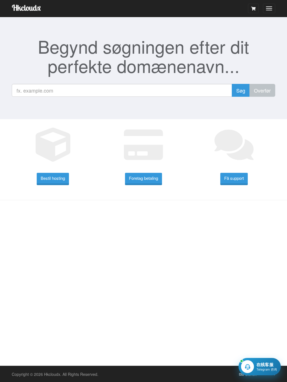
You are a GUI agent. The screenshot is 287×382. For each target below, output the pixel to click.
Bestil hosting (53, 178)
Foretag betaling (143, 178)
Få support (234, 178)
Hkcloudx (26, 8)
